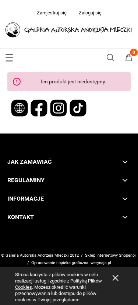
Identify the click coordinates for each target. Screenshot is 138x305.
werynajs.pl (101, 262)
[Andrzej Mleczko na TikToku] (78, 107)
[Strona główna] (69, 29)
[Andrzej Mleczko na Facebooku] (39, 107)
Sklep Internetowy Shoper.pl (110, 255)
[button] (9, 56)
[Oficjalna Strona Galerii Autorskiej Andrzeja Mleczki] (20, 107)
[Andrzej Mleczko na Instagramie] (59, 107)
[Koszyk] (129, 59)
